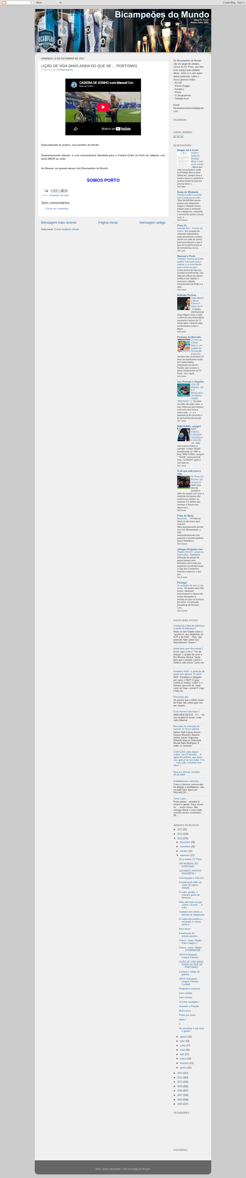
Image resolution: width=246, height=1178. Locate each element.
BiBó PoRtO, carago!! (189, 426)
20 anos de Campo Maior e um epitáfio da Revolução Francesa (196, 347)
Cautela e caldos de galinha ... (189, 973)
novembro (185, 846)
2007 (180, 1095)
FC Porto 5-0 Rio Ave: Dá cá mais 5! (197, 479)
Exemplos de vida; (59, 195)
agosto (184, 1036)
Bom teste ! (185, 929)
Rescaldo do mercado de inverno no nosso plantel (186, 727)
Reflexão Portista (186, 295)
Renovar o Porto (186, 256)
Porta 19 (181, 225)
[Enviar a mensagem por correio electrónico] (46, 190)
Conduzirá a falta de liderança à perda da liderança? (188, 627)
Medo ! (182, 1019)
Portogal (182, 583)
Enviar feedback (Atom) (66, 229)
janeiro (183, 1067)
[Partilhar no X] (59, 191)
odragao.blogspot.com (190, 549)
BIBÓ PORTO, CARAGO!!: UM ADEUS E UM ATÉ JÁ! (196, 436)
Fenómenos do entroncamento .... (190, 934)
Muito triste (185, 1011)
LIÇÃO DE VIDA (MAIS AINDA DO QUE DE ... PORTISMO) (191, 965)
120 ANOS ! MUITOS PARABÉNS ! (190, 872)
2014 (180, 834)
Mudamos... (183, 518)
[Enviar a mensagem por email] (52, 191)
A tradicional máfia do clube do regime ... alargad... (190, 885)
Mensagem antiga (152, 222)
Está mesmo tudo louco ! (186, 711)
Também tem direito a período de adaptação (191, 913)
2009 (180, 1086)
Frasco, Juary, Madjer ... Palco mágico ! (192, 941)
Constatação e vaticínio (191, 878)
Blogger (146, 1169)
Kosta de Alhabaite (187, 192)
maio (183, 1050)
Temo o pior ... (181, 798)
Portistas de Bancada (189, 337)
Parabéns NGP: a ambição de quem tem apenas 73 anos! (189, 672)
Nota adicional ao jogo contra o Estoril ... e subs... (190, 905)
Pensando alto (180, 697)
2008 (180, 1090)
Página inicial (108, 222)
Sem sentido (185, 997)
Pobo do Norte (185, 516)
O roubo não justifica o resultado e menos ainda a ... (191, 922)
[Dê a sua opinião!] (56, 191)
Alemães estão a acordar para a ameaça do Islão (189, 196)
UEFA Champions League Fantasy (188, 956)
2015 (180, 829)
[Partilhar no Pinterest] (66, 191)
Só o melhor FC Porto (190, 859)
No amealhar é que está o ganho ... (191, 1029)
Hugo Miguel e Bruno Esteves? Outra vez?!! (197, 302)
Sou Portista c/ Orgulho (190, 382)
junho (183, 1045)
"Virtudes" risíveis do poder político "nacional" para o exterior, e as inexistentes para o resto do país (190, 263)
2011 (180, 1077)
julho (182, 1041)
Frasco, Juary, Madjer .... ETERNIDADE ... (191, 949)
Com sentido (185, 993)
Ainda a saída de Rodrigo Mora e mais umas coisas (197, 158)
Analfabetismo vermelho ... (187, 781)
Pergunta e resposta (189, 988)
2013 (180, 838)
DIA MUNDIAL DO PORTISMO (188, 865)
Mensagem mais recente (59, 222)
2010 (180, 1082)
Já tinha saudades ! (189, 1002)
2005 (180, 1104)
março (183, 1058)
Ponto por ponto (187, 1015)
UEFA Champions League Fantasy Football (188, 981)
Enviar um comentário (57, 208)
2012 (180, 1073)
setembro (185, 855)
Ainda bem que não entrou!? (188, 648)
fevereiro (185, 1063)
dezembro (185, 842)
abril (182, 1054)
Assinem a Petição (189, 1006)
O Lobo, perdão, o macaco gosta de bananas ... (189, 895)
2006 (180, 1099)
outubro (184, 851)
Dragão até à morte (187, 150)
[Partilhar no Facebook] (62, 191)
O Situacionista (65, 70)
